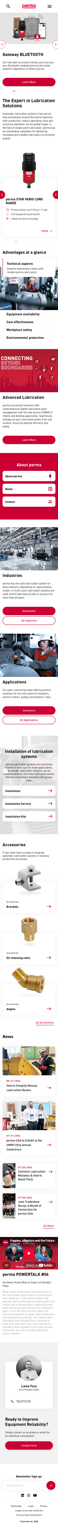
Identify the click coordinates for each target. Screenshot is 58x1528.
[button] (15, 241)
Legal (31, 1506)
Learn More (29, 82)
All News (48, 1226)
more (44, 231)
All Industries (29, 620)
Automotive (29, 611)
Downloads (16, 1506)
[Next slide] (55, 44)
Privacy (43, 1506)
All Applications (29, 720)
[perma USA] (29, 6)
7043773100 (23, 1401)
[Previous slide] (2, 44)
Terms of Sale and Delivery (29, 1514)
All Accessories (45, 1022)
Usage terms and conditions (29, 1510)
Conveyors (29, 710)
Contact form (29, 1445)
